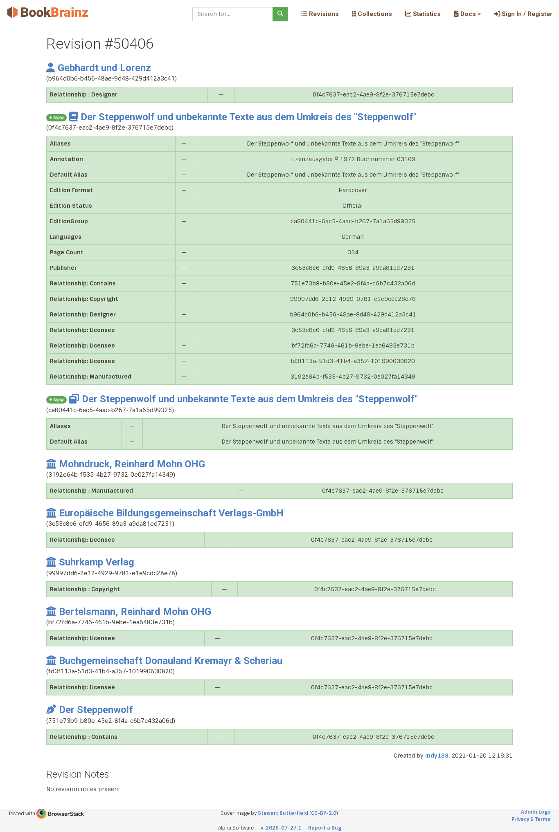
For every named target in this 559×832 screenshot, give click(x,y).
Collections (374, 14)
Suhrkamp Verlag (96, 562)
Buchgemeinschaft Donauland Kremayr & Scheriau (170, 660)
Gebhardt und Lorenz (104, 68)
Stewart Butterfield (283, 813)
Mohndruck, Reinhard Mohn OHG (132, 464)
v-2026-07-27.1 (281, 828)
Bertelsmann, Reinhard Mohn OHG (135, 611)
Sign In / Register (526, 14)
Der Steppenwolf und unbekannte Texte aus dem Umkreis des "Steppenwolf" (249, 117)
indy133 (437, 755)
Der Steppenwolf (96, 709)
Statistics (426, 14)
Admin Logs (535, 812)
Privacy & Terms (531, 819)
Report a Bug (324, 828)
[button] (467, 14)
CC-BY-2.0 (323, 813)
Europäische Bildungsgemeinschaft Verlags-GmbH (171, 513)
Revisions (323, 14)
